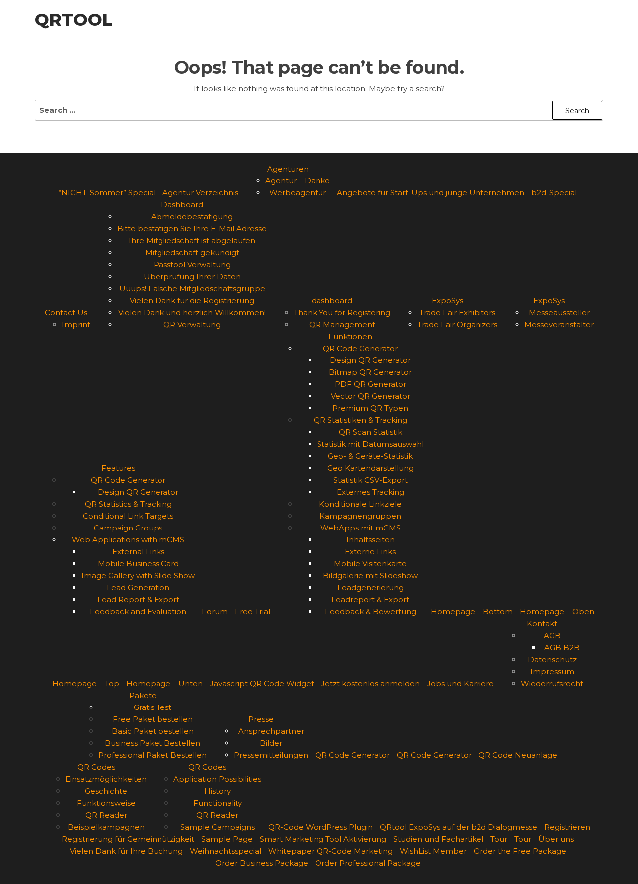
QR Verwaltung (192, 324)
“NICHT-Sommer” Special (107, 192)
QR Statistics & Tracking (128, 504)
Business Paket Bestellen (152, 743)
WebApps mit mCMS (360, 527)
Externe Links (370, 551)
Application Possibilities (217, 779)
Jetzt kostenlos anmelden (370, 683)
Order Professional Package (368, 863)
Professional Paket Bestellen (152, 755)
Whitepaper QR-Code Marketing (330, 851)
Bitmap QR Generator (370, 372)
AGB (552, 635)
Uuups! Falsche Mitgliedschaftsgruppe (192, 288)
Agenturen (288, 169)
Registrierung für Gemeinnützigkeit (128, 839)
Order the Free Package (520, 851)
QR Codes (96, 767)
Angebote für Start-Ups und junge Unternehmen (430, 192)
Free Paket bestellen (153, 719)
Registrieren (567, 827)
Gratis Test (152, 707)
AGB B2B (562, 647)
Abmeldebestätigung (192, 216)
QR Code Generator (128, 480)
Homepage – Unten (164, 683)
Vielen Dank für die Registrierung (192, 300)
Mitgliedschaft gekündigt (192, 252)
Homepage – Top (85, 683)
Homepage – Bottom (472, 611)
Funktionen (350, 336)
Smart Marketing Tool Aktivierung (323, 839)
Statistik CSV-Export (370, 480)
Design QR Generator (138, 492)
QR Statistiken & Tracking (360, 420)
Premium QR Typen (370, 408)
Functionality (217, 803)
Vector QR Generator (370, 396)
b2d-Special (554, 192)
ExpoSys (447, 300)
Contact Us (66, 312)
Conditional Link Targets (128, 516)
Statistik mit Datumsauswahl (370, 444)
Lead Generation (138, 587)
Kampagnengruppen (360, 516)
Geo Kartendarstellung (370, 468)
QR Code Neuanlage (517, 755)
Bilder (271, 743)
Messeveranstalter (559, 324)
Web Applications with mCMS (128, 539)
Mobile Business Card (138, 563)
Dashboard (182, 204)
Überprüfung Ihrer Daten (192, 276)
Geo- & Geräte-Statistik (370, 456)
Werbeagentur (297, 192)
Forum (215, 611)
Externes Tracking (370, 492)
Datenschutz (552, 659)
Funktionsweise (106, 803)
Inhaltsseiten (370, 539)
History (217, 791)
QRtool (74, 19)
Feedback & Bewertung (370, 611)
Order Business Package (261, 863)
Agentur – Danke (297, 180)
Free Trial (252, 611)
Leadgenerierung (370, 587)
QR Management (342, 324)
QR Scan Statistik (370, 432)
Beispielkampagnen (106, 827)
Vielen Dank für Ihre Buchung (126, 851)
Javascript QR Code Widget (262, 683)
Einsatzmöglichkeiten (106, 779)
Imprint (76, 324)
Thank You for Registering (342, 312)
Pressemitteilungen (271, 755)
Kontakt (542, 623)
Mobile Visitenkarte (370, 563)
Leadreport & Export (370, 599)
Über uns (556, 839)
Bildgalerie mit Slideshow (370, 575)
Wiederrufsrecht (552, 683)
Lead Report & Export (138, 599)
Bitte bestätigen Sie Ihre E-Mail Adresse (192, 228)
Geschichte (106, 791)
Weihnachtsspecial (225, 851)
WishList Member (433, 851)
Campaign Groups (128, 527)
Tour (498, 839)
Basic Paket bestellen (153, 731)
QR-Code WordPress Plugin (320, 827)
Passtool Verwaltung (192, 264)
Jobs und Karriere (460, 683)
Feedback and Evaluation (138, 611)
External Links (138, 551)
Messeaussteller (559, 312)
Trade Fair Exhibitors (457, 312)
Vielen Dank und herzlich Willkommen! (192, 312)
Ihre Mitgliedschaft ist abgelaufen (192, 240)
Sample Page (227, 839)
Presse (261, 719)
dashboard (332, 300)
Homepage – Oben (557, 611)
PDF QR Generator (370, 384)
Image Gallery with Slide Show (138, 575)
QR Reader (106, 815)
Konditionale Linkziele (360, 504)
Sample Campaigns (217, 827)
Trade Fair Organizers (457, 324)
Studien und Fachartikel (438, 839)
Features (118, 468)
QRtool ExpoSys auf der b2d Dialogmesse (458, 827)
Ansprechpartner (271, 731)
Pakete (143, 695)
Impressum (552, 671)
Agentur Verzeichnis (200, 192)
